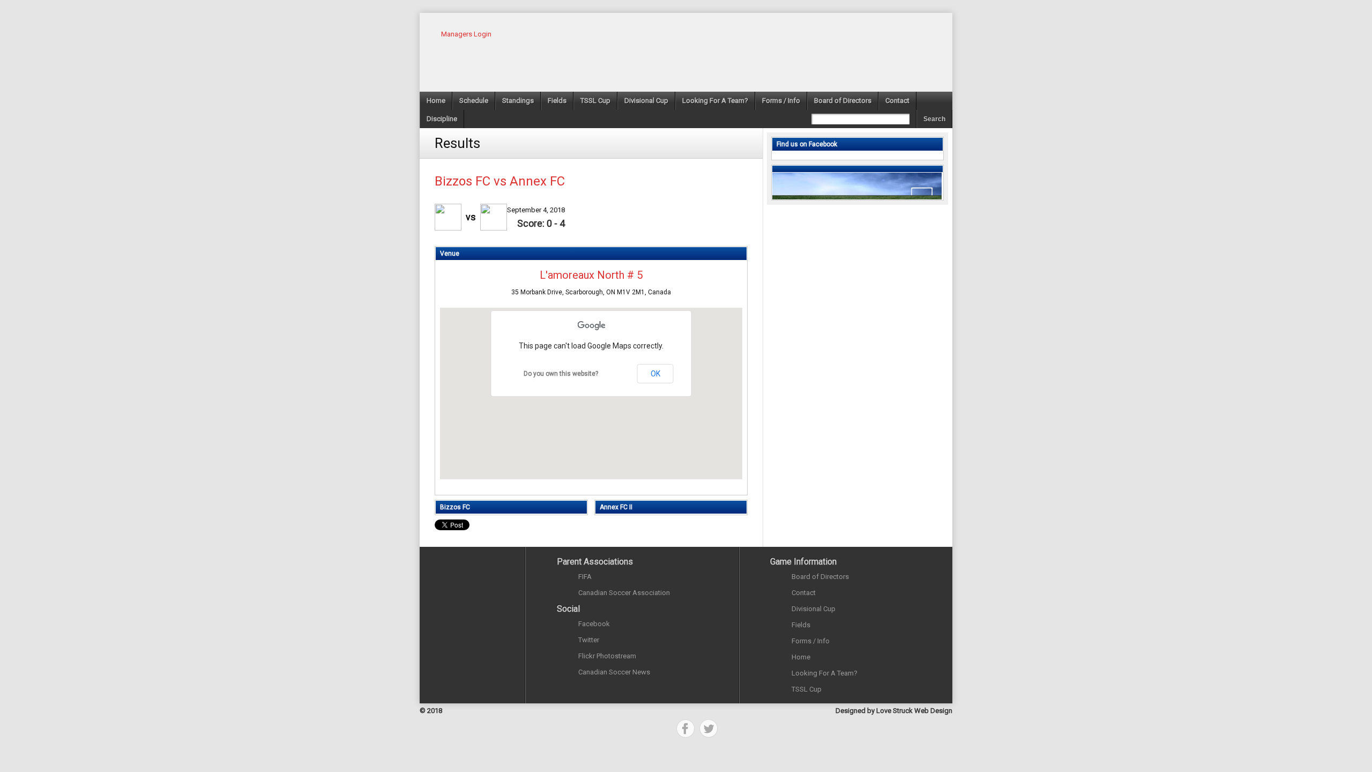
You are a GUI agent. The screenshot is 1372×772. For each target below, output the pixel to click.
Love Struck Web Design (914, 711)
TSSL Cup (595, 100)
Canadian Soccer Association (624, 593)
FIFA (585, 577)
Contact (897, 100)
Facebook (594, 624)
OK (655, 373)
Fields (557, 100)
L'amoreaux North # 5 (591, 275)
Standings (518, 100)
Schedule (473, 100)
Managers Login (466, 34)
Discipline (442, 119)
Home (436, 100)
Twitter (588, 640)
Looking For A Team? (715, 100)
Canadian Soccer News (614, 672)
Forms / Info (781, 100)
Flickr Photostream (607, 656)
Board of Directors (842, 100)
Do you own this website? (561, 373)
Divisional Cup (646, 100)
